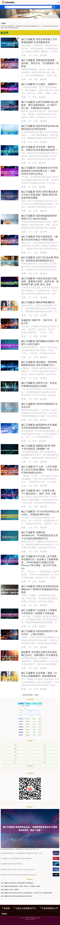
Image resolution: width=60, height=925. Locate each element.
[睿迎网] (8, 2)
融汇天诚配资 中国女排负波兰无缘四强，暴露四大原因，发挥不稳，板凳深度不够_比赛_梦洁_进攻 (40, 281)
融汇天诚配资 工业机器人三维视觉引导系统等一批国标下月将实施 (39, 611)
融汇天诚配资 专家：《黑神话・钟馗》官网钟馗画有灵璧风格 (39, 716)
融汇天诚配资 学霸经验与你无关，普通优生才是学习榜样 (39, 854)
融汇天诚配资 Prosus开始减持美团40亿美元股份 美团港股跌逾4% (39, 809)
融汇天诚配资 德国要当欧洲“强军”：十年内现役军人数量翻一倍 (40, 447)
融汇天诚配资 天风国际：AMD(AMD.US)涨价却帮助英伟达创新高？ (39, 786)
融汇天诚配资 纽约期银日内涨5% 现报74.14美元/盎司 (40, 342)
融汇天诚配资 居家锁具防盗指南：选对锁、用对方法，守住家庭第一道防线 (40, 63)
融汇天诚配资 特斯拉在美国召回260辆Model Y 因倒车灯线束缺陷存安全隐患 (40, 589)
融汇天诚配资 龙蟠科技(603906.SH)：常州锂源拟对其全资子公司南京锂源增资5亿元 (39, 535)
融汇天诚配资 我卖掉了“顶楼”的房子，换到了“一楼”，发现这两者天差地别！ (39, 876)
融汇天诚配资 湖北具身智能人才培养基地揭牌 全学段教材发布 (39, 40)
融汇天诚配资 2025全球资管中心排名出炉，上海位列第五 (39, 632)
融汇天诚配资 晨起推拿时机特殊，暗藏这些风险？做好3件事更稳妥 (39, 737)
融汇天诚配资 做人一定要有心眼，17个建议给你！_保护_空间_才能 (39, 492)
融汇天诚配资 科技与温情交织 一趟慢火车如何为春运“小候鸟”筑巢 (39, 238)
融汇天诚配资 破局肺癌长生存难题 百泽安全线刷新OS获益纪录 (39, 426)
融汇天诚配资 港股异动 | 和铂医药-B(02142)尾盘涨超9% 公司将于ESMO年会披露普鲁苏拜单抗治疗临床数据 (39, 761)
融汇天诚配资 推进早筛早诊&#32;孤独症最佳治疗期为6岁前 (39, 127)
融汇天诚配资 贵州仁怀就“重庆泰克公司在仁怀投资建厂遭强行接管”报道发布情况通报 (39, 194)
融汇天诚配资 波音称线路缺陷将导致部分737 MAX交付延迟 (39, 217)
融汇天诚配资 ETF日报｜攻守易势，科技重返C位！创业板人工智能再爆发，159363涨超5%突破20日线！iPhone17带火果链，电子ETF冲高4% (40, 562)
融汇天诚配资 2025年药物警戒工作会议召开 (39, 405)
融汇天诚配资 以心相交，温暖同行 (39, 84)
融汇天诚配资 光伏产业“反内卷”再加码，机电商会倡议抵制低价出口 (40, 259)
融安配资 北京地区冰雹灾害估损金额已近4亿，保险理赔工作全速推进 (39, 653)
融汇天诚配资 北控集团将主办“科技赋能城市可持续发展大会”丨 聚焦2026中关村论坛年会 (39, 170)
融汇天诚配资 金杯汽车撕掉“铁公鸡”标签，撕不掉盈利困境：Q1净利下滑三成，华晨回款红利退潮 (40, 104)
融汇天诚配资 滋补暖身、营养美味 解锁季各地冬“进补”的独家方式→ (39, 363)
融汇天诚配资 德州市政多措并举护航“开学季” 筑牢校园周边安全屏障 (39, 695)
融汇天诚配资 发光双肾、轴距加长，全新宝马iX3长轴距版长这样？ (39, 148)
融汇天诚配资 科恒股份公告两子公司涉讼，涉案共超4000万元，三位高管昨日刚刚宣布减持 (40, 831)
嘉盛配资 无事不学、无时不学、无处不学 (39, 321)
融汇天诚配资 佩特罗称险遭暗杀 (38, 302)
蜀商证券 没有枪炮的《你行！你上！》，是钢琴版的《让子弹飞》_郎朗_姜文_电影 (39, 900)
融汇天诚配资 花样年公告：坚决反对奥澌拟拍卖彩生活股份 (39, 384)
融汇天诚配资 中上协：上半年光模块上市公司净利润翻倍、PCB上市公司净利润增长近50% (40, 469)
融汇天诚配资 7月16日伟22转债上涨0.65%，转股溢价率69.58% (40, 513)
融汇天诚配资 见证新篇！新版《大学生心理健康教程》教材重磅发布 (39, 674)
